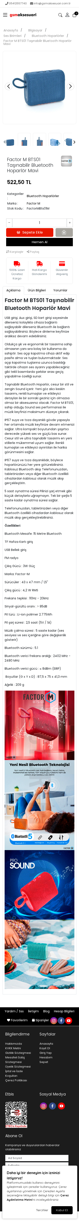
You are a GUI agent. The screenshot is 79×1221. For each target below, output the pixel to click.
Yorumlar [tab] (60, 290)
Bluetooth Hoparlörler (48, 35)
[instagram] (53, 1020)
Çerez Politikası (16, 1080)
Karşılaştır (16, 252)
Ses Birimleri (13, 35)
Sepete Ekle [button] (32, 232)
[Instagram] (44, 1105)
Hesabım (46, 1057)
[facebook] (61, 1020)
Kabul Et (62, 1210)
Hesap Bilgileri (64, 1011)
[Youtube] (61, 1105)
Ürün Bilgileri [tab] (37, 290)
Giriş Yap (46, 1053)
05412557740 (18, 3)
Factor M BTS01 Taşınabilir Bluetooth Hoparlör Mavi (38, 42)
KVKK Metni (13, 1048)
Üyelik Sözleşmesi (18, 1067)
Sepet (44, 1062)
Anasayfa (11, 30)
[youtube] (68, 1020)
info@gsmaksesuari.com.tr (52, 3)
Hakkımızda (13, 1044)
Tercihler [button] (42, 1210)
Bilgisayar (35, 30)
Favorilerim (19, 1020)
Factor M (33, 203)
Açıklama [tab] (13, 290)
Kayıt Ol (45, 1048)
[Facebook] (52, 1105)
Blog (46, 1011)
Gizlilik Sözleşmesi (18, 1053)
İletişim (34, 1011)
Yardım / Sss (15, 1011)
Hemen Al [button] (39, 242)
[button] (5, 15)
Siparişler (42, 1020)
